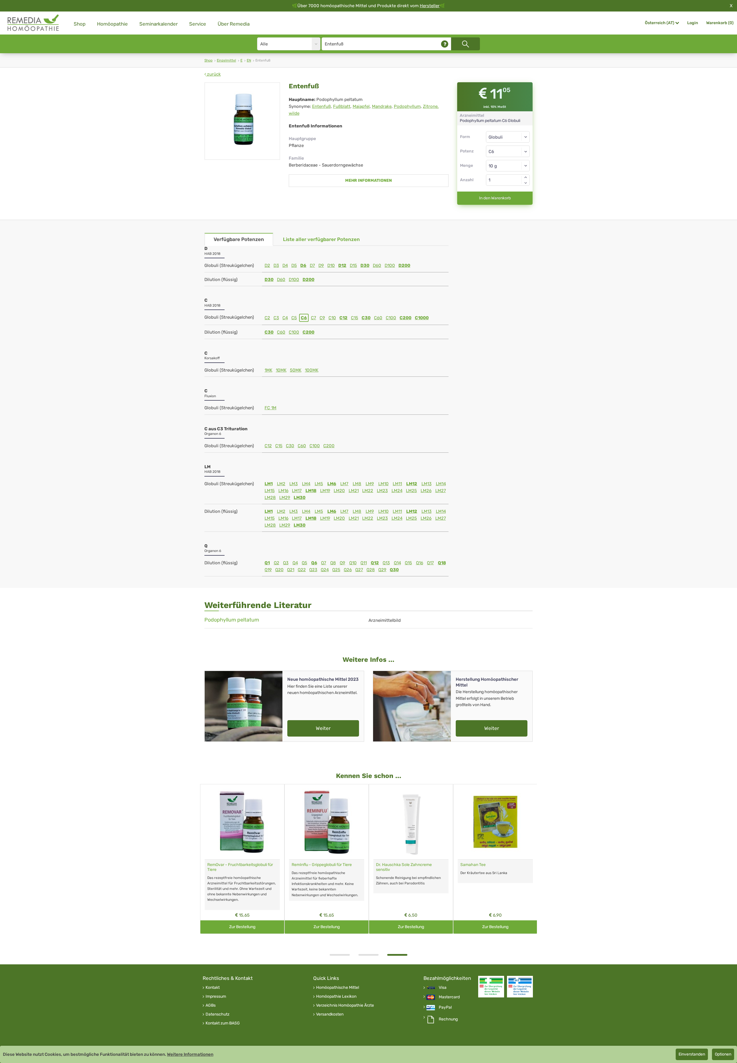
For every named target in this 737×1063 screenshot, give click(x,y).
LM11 (397, 483)
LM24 (397, 490)
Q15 (408, 562)
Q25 (336, 569)
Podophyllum (407, 106)
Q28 (370, 569)
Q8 (333, 562)
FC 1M (270, 407)
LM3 (293, 483)
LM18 (310, 490)
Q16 (419, 562)
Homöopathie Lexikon (336, 997)
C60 (378, 317)
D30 (364, 265)
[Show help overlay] (444, 43)
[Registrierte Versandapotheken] (491, 986)
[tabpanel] (411, 859)
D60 (377, 265)
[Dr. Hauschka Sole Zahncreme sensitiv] (411, 821)
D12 (342, 265)
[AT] (33, 22)
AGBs (211, 1005)
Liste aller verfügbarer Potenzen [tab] (321, 239)
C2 (267, 317)
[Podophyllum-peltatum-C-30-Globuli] (242, 121)
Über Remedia (234, 24)
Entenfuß (321, 106)
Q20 (279, 569)
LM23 (382, 490)
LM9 (370, 483)
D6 (303, 265)
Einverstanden (692, 1054)
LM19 (325, 490)
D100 (390, 265)
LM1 (269, 483)
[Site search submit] (465, 43)
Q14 (397, 562)
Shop (80, 24)
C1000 (422, 317)
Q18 (442, 562)
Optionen (723, 1054)
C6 (304, 317)
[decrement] (526, 183)
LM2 (281, 483)
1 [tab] (340, 955)
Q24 (325, 569)
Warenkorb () (720, 22)
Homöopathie (112, 24)
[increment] (526, 177)
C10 (332, 317)
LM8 (357, 483)
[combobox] (508, 151)
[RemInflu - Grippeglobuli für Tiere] (326, 821)
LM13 (426, 483)
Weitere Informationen (190, 1054)
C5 (294, 317)
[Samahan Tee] (495, 821)
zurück (213, 74)
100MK (311, 370)
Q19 (268, 569)
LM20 (339, 490)
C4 (285, 317)
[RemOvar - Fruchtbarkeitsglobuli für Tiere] (242, 821)
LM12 (411, 483)
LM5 (319, 483)
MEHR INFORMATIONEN (368, 180)
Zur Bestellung (242, 926)
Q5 (304, 562)
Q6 (314, 562)
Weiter (323, 728)
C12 (343, 317)
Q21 (290, 569)
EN (249, 60)
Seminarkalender (158, 24)
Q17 (430, 562)
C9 (322, 317)
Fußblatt (341, 106)
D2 (267, 265)
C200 (405, 317)
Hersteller (430, 5)
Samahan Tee (473, 864)
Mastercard (449, 997)
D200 (404, 265)
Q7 (323, 562)
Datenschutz (217, 1014)
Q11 (363, 562)
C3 (276, 317)
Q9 (342, 562)
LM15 (270, 490)
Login (692, 22)
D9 (321, 265)
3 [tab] (397, 955)
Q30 (394, 569)
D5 (294, 265)
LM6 (331, 483)
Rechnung (448, 1019)
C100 (391, 317)
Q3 (285, 562)
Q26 (348, 569)
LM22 (367, 490)
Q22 (302, 569)
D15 (353, 265)
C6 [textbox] (491, 151)
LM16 (283, 490)
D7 (312, 265)
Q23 (313, 569)
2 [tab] (368, 955)
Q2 (276, 562)
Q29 (382, 569)
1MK (268, 370)
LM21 (354, 490)
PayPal (445, 1007)
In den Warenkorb (495, 198)
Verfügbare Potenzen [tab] (239, 239)
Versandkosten (329, 1014)
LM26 (426, 490)
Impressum (216, 997)
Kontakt (213, 988)
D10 (331, 265)
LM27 (440, 490)
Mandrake (382, 106)
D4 (285, 265)
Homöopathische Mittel (337, 988)
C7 (313, 317)
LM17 (297, 490)
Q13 (386, 562)
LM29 (284, 497)
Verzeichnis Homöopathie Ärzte (345, 1005)
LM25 (411, 490)
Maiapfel (361, 106)
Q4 (295, 562)
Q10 (353, 562)
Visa (443, 988)
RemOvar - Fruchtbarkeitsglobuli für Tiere (240, 867)
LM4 (306, 483)
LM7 (344, 483)
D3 (276, 265)
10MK (281, 370)
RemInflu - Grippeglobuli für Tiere (322, 864)
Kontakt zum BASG (223, 1023)
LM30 (299, 497)
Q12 (375, 562)
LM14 (441, 483)
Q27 (359, 569)
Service (197, 24)
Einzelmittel (226, 60)
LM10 (383, 483)
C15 (354, 317)
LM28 (270, 497)
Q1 (267, 562)
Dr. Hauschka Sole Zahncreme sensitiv (404, 867)
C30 (366, 317)
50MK (295, 370)
